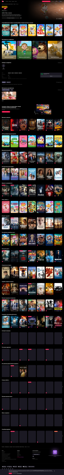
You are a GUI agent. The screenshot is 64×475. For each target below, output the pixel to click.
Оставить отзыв (4, 461)
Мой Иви (18, 451)
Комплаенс (3, 460)
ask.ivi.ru (33, 458)
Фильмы (18, 452)
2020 (8, 75)
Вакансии (3, 452)
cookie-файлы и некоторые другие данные (38, 470)
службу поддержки (19, 473)
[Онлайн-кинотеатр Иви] (3, 1)
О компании (3, 451)
